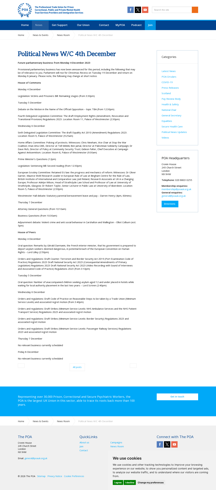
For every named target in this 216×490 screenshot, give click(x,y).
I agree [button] (118, 482)
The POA (50, 10)
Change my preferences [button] (151, 482)
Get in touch (177, 396)
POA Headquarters (176, 158)
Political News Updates (174, 132)
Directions (169, 203)
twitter (138, 10)
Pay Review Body (171, 98)
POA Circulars (169, 76)
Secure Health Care (172, 126)
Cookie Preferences (74, 476)
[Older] (21, 365)
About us (84, 442)
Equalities (167, 121)
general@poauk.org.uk (174, 195)
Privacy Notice (54, 476)
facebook (130, 10)
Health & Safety (170, 104)
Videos (165, 137)
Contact (84, 450)
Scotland (166, 93)
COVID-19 (167, 82)
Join (81, 446)
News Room (117, 446)
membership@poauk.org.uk (176, 189)
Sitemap (41, 476)
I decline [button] (129, 482)
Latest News (169, 71)
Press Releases (170, 87)
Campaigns (116, 442)
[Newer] (133, 365)
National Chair (169, 109)
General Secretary (171, 115)
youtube (145, 10)
